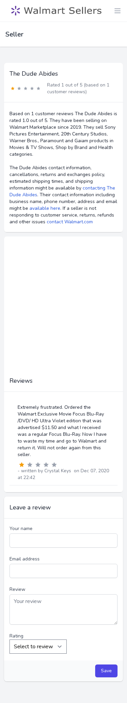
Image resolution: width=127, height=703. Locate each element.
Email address (24, 559)
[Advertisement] (63, 310)
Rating (16, 636)
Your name (21, 528)
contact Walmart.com (70, 222)
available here (44, 208)
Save (106, 671)
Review (17, 589)
